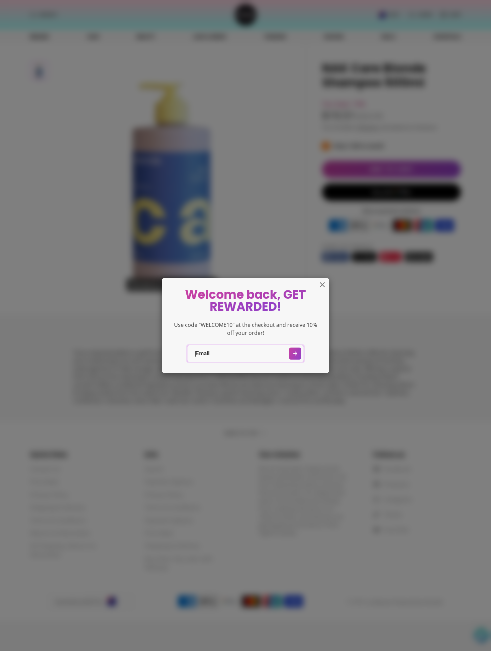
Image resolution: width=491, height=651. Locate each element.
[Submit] (295, 354)
